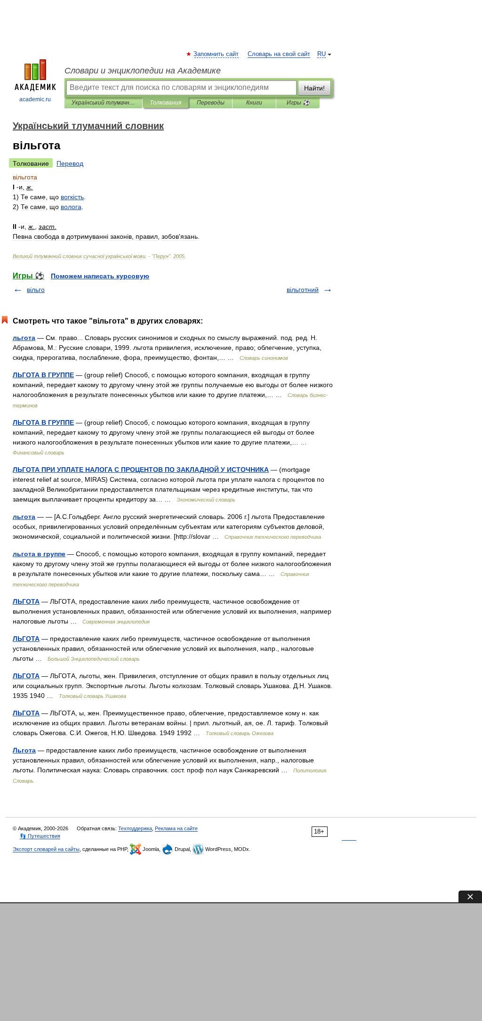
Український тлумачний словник (103, 102)
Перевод (69, 163)
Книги (254, 102)
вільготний (303, 289)
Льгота (24, 750)
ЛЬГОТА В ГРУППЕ (43, 375)
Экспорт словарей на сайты (46, 849)
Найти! (314, 88)
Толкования (165, 102)
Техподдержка (135, 828)
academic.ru (35, 99)
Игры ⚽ (298, 102)
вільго (36, 289)
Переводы (211, 102)
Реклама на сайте (176, 828)
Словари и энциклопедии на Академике (142, 70)
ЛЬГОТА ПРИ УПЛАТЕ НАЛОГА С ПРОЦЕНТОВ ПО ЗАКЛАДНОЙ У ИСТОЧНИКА (141, 469)
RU (321, 54)
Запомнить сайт (216, 54)
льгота (24, 337)
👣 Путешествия (40, 836)
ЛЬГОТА (26, 601)
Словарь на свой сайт (279, 54)
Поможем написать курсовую (100, 276)
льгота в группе (39, 554)
